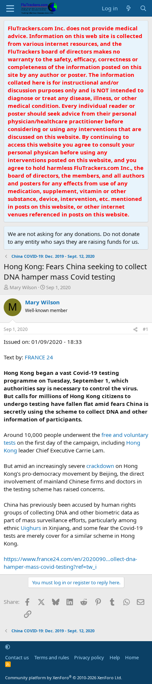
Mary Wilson (23, 287)
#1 (145, 329)
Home (132, 657)
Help (115, 657)
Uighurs (31, 527)
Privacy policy (89, 657)
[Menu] (10, 8)
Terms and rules (51, 657)
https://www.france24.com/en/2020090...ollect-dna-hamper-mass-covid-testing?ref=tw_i (70, 562)
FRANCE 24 (39, 357)
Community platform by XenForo (63, 677)
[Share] (135, 329)
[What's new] (128, 8)
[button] (7, 647)
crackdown (100, 465)
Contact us (17, 657)
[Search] (143, 8)
